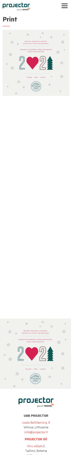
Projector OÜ (36, 439)
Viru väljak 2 (36, 446)
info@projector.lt (36, 432)
